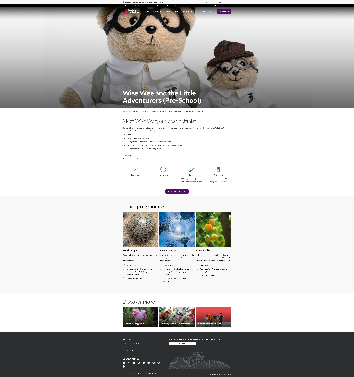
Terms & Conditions (134, 159)
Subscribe (182, 343)
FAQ (124, 347)
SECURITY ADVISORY (151, 373)
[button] (230, 5)
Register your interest (177, 191)
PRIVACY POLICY (138, 373)
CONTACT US (128, 350)
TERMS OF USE (126, 373)
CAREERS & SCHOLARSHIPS (133, 343)
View (219, 2)
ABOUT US (127, 339)
